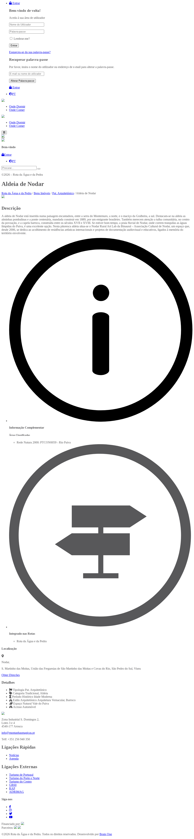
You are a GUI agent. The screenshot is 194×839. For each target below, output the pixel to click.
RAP (12, 788)
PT (14, 94)
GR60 (12, 785)
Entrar (16, 3)
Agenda (14, 758)
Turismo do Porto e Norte (24, 778)
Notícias (14, 755)
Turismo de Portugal (21, 774)
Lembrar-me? (22, 38)
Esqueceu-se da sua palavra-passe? (30, 52)
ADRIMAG (16, 791)
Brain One (105, 834)
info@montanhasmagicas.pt (18, 732)
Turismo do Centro (20, 781)
